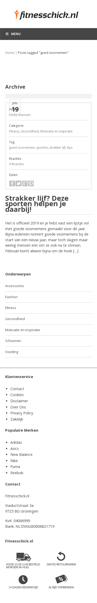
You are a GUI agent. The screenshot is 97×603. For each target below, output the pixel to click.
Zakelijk (16, 419)
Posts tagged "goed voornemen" (43, 53)
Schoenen (13, 340)
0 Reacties (16, 164)
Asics (14, 448)
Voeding (11, 351)
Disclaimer (19, 400)
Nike (14, 460)
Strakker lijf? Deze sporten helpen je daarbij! (37, 203)
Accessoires (14, 285)
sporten (42, 147)
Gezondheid (30, 131)
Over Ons (18, 407)
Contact (17, 388)
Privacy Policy (21, 413)
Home (9, 53)
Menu (16, 34)
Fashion (11, 297)
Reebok (16, 472)
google (24, 183)
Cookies (17, 394)
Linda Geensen (20, 115)
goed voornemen (22, 147)
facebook (12, 183)
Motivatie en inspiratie (56, 131)
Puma (15, 466)
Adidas (16, 442)
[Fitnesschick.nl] (48, 12)
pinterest (31, 183)
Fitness (14, 131)
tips (69, 147)
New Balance (21, 454)
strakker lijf (57, 147)
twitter (18, 183)
